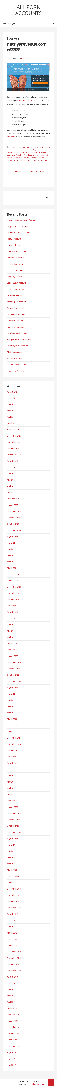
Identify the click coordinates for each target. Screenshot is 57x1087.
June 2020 (11, 851)
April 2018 (11, 1002)
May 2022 (11, 706)
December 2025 (14, 436)
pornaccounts (26, 58)
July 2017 (11, 1058)
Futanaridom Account (16, 289)
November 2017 (14, 1033)
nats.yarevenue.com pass (40, 147)
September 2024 (14, 530)
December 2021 (14, 738)
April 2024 (11, 561)
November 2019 (14, 895)
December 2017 (14, 1027)
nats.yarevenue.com (27, 100)
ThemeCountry (38, 1084)
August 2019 (12, 914)
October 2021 (13, 750)
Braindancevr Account (16, 283)
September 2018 (14, 970)
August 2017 (12, 1052)
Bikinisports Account (16, 327)
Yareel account (29, 155)
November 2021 (14, 744)
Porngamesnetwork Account (19, 339)
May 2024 (11, 555)
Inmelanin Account (15, 320)
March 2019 (12, 933)
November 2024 (14, 517)
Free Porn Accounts (41, 58)
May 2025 (11, 480)
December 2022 (14, 662)
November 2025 (14, 442)
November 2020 (14, 819)
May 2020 (11, 857)
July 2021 (11, 769)
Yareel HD (25, 158)
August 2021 (12, 763)
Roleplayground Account (17, 346)
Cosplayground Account (17, 333)
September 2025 (14, 454)
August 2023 (12, 612)
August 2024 (12, 536)
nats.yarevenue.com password (19, 150)
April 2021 (11, 788)
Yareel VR (43, 160)
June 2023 (11, 624)
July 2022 (11, 694)
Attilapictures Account (16, 308)
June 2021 (11, 775)
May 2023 (11, 631)
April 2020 (11, 863)
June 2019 (11, 926)
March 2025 (12, 492)
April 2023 (11, 637)
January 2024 (12, 580)
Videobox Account (15, 358)
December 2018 (14, 951)
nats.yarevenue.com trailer (23, 152)
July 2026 (11, 398)
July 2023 (11, 618)
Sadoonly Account (15, 276)
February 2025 (13, 498)
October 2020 (13, 826)
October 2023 (13, 599)
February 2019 (13, 939)
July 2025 (11, 467)
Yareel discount (42, 155)
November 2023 (14, 593)
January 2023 (12, 656)
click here (11, 136)
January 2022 (12, 731)
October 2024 (13, 524)
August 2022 (12, 687)
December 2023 (14, 587)
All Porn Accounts (28, 10)
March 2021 (12, 794)
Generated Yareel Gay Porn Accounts (40, 171)
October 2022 (13, 675)
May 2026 (11, 410)
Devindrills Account (15, 264)
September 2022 (14, 681)
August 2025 (12, 461)
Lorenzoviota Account (16, 251)
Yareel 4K (19, 155)
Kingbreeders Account (16, 245)
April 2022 (11, 712)
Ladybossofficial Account (17, 226)
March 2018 (12, 1008)
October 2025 (13, 448)
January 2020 (12, 882)
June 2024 (11, 549)
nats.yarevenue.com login (19, 147)
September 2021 (14, 756)
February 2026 (13, 429)
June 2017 (11, 1065)
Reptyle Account (14, 239)
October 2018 (13, 964)
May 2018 (11, 996)
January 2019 (12, 945)
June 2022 (11, 700)
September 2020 (14, 832)
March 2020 (12, 870)
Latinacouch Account (16, 314)
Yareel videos (33, 160)
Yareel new (34, 158)
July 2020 (11, 845)
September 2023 (14, 605)
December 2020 (14, 813)
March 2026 (12, 423)
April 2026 (11, 417)
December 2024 (14, 511)
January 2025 (12, 505)
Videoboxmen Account (16, 364)
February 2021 (13, 800)
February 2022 (13, 725)
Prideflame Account (15, 371)
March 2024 (12, 568)
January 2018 (12, 1021)
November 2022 (14, 668)
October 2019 (13, 901)
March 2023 (12, 643)
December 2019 (14, 889)
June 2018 (11, 989)
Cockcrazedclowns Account (18, 232)
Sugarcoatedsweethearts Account (21, 220)
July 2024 (11, 543)
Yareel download (13, 158)
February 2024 (13, 574)
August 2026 (12, 392)
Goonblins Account (15, 295)
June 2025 (11, 473)
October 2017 (13, 1040)
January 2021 (12, 807)
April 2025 (11, 486)
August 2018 (12, 977)
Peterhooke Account (16, 257)
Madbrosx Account (15, 352)
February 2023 (13, 649)
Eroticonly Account (15, 270)
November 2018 (14, 958)
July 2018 (11, 983)
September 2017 (14, 1046)
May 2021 (11, 782)
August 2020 (12, 838)
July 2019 (11, 920)
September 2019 (14, 907)
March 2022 (12, 719)
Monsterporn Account (16, 302)
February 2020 (13, 876)
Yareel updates (21, 160)
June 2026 (11, 404)
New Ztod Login (14, 171)
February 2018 (13, 1014)
